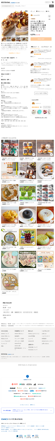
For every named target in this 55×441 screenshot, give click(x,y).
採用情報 (47, 356)
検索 (51, 6)
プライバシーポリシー (36, 356)
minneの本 (31, 341)
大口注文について (32, 349)
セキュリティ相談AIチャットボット (7, 427)
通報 (48, 11)
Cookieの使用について (16, 356)
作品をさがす (4, 338)
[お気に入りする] (49, 16)
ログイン (48, 2)
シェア (33, 11)
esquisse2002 (36, 15)
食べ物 (4, 307)
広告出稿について (32, 347)
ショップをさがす (5, 341)
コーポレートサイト (24, 404)
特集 (2, 346)
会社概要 (43, 356)
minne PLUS (18, 343)
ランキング (4, 343)
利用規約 (44, 338)
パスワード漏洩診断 (30, 426)
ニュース (30, 338)
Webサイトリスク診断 (40, 426)
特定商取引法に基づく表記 (41, 117)
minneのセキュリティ (47, 341)
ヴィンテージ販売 (19, 338)
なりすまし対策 (4, 431)
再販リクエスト (41, 11)
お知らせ (44, 333)
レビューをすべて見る (41, 93)
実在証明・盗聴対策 (5, 429)
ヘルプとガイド (46, 336)
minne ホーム (3, 323)
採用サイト (32, 404)
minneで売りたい (19, 333)
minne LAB (17, 345)
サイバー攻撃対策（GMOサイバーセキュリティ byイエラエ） (21, 429)
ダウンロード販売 (19, 341)
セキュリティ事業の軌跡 (13, 431)
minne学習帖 (31, 336)
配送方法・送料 (5, 79)
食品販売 (17, 336)
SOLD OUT (41, 39)
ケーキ (9, 307)
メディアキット (4, 358)
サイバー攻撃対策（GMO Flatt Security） (41, 429)
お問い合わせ (45, 343)
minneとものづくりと (33, 333)
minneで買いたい (5, 336)
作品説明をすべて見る (14, 53)
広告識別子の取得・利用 (26, 356)
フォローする (47, 107)
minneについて (5, 333)
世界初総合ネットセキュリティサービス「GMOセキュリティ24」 (13, 426)
